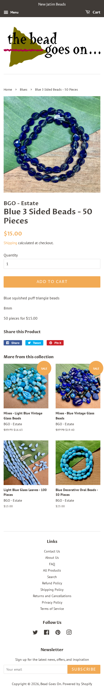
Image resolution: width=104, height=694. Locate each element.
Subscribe (84, 669)
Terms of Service (52, 608)
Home (8, 90)
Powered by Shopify (77, 684)
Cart (96, 12)
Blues (23, 90)
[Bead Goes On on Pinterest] (57, 633)
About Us (52, 557)
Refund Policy (52, 583)
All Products (52, 570)
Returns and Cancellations (52, 596)
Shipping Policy (52, 589)
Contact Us (52, 551)
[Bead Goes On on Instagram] (69, 633)
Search (52, 577)
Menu (14, 12)
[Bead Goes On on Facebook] (46, 633)
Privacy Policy (52, 602)
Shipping (10, 243)
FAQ (52, 564)
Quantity (11, 255)
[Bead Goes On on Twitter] (35, 633)
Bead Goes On (50, 684)
